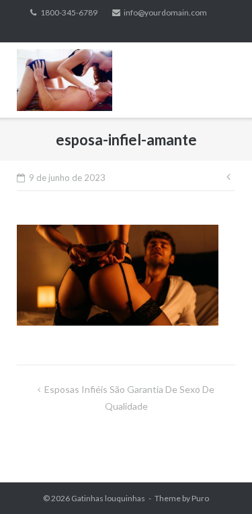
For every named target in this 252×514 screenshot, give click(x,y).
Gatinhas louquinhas (108, 498)
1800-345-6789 (68, 12)
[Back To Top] (218, 481)
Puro (200, 498)
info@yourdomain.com (165, 12)
